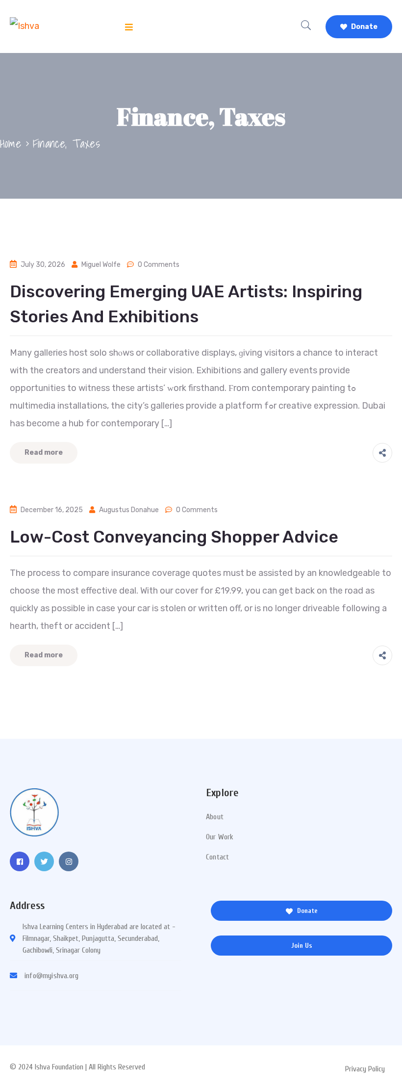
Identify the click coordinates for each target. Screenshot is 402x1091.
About (215, 816)
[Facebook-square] (19, 861)
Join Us (301, 945)
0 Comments (158, 264)
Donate (363, 27)
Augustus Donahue (129, 510)
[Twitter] (44, 861)
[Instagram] (68, 861)
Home (10, 143)
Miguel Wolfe (101, 264)
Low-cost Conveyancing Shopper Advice (174, 537)
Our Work (220, 836)
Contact (217, 857)
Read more (44, 452)
